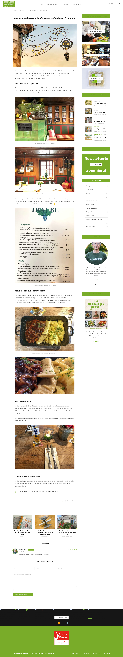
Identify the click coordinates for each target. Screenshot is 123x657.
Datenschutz (42, 653)
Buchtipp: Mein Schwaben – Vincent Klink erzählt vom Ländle (22, 532)
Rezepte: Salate (90, 215)
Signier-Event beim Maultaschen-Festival (106, 121)
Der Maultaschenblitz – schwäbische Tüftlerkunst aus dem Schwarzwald (45, 532)
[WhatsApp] (7, 93)
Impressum (51, 653)
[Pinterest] (7, 80)
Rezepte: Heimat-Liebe (92, 208)
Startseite (15, 10)
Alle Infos (96, 341)
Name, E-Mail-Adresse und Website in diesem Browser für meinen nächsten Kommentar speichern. (42, 590)
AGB (36, 653)
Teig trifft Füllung (99, 99)
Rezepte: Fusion (90, 204)
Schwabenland (19, 500)
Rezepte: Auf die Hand (91, 200)
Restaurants (44, 14)
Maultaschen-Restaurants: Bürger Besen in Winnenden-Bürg (67, 532)
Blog (42, 4)
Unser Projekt (76, 4)
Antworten (73, 549)
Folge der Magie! (62, 617)
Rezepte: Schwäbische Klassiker (94, 219)
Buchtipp (96, 126)
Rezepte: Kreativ (90, 212)
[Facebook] (7, 76)
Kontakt (31, 653)
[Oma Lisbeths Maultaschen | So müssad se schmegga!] (9, 4)
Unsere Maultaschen (52, 4)
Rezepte (66, 4)
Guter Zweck (89, 189)
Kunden (88, 193)
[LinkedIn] (7, 89)
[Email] (7, 85)
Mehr (96, 279)
